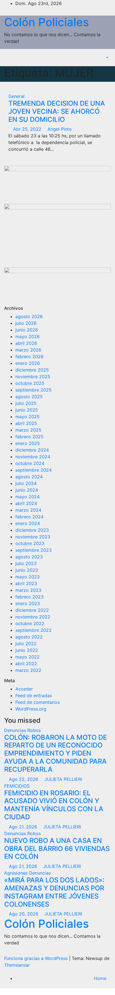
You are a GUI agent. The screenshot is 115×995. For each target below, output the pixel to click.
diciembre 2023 (32, 530)
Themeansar (17, 965)
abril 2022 (26, 663)
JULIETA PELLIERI (62, 779)
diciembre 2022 (32, 610)
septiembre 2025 (33, 390)
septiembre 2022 (33, 630)
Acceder (24, 689)
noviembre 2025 (32, 376)
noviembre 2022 (32, 617)
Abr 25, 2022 (27, 129)
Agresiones (16, 873)
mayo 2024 (27, 496)
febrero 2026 (29, 356)
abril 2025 (26, 423)
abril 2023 (26, 583)
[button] (104, 57)
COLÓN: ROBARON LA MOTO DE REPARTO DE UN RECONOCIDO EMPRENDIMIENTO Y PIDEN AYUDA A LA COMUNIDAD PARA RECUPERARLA (55, 753)
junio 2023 (26, 570)
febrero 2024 (29, 516)
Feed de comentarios (37, 702)
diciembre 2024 (32, 450)
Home (100, 978)
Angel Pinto (59, 129)
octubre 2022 (29, 623)
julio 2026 (26, 323)
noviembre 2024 (32, 456)
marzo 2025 (28, 430)
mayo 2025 (27, 416)
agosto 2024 (29, 476)
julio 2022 (26, 643)
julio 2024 (26, 483)
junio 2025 (26, 410)
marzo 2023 (28, 590)
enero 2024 (27, 523)
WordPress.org (30, 709)
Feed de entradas (33, 695)
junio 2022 (26, 650)
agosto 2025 (29, 396)
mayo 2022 (27, 657)
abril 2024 (26, 503)
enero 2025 (27, 443)
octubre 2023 (29, 543)
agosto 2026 (29, 316)
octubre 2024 (29, 463)
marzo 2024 (28, 510)
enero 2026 (27, 363)
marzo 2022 (28, 670)
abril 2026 (26, 343)
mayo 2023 (27, 577)
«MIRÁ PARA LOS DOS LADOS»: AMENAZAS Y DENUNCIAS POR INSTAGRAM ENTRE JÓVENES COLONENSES (54, 892)
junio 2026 (26, 330)
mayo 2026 (27, 336)
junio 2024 (26, 490)
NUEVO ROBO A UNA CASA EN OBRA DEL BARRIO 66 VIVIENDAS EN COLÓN (57, 848)
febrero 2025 (29, 436)
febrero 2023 (29, 597)
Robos (34, 730)
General (16, 96)
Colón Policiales (46, 22)
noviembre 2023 (32, 536)
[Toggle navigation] (94, 57)
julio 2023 (26, 563)
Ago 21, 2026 (23, 827)
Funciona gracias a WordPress (36, 958)
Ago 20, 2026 (23, 914)
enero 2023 (27, 603)
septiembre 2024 (33, 470)
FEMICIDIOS (17, 786)
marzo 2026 (28, 350)
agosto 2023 (29, 557)
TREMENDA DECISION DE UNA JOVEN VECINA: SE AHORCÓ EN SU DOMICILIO (56, 111)
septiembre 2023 (33, 550)
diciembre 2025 (32, 370)
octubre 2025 (29, 383)
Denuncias (15, 730)
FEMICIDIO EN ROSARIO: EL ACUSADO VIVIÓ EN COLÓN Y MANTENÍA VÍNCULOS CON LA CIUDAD (53, 805)
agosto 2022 (29, 637)
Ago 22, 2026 (23, 779)
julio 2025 (26, 403)
